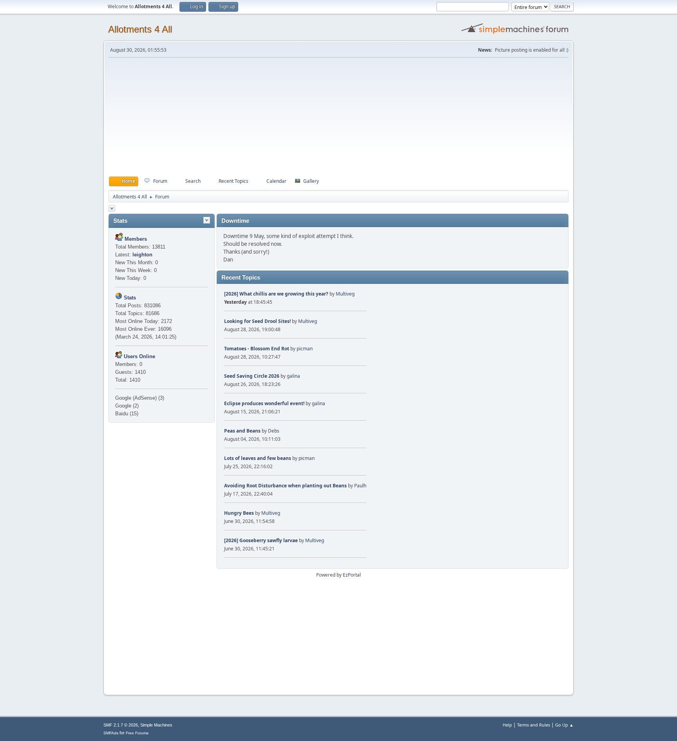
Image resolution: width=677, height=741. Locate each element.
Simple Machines (156, 725)
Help (507, 725)
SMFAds (110, 733)
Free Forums (137, 733)
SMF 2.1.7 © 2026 (120, 725)
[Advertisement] (338, 117)
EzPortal (352, 575)
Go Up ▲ (564, 725)
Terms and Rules (533, 725)
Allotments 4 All (140, 29)
